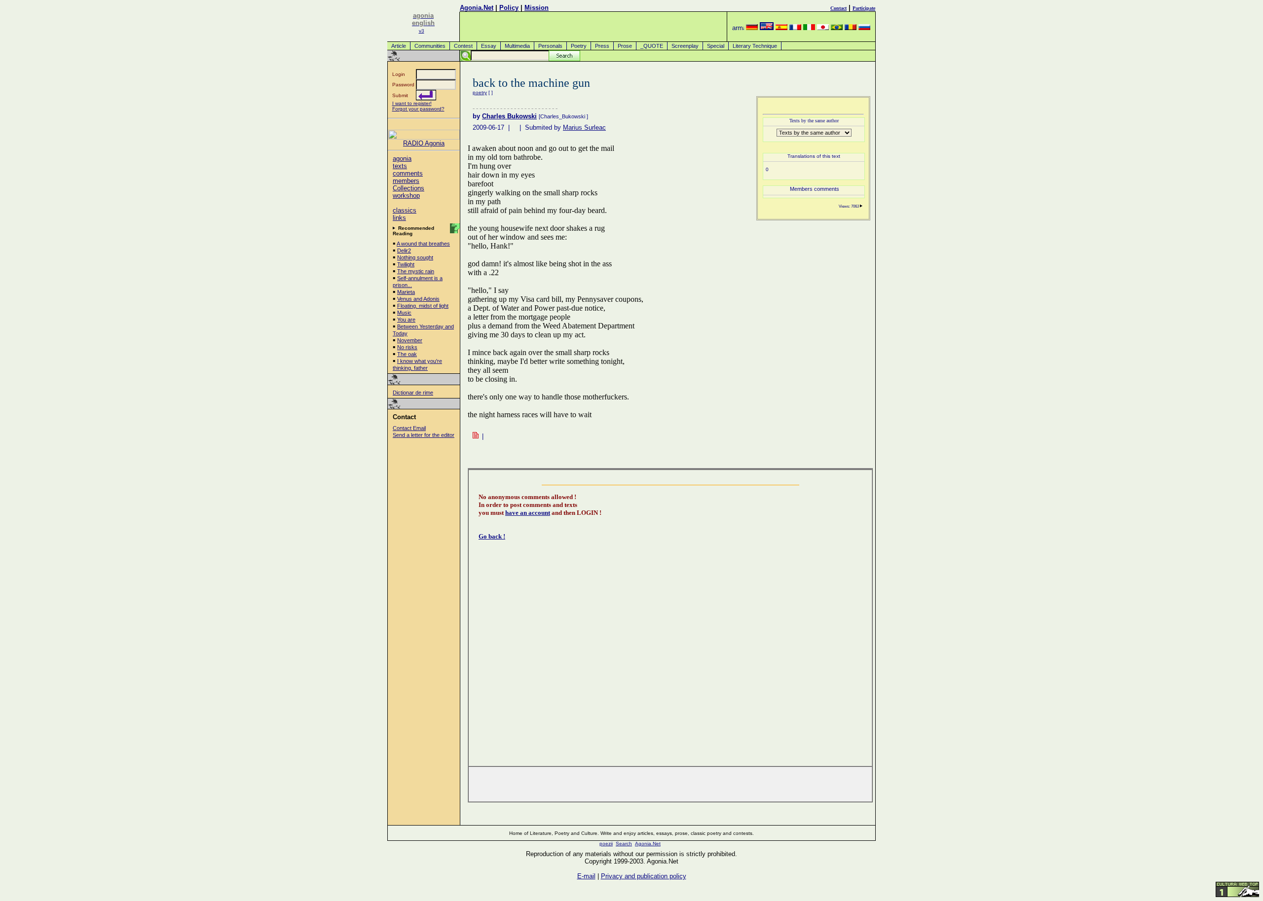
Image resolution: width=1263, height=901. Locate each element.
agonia (402, 158)
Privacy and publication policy (643, 876)
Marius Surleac (584, 127)
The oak (407, 354)
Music (404, 313)
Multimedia (517, 46)
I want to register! (412, 103)
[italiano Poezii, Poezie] (809, 28)
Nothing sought (415, 257)
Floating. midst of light (422, 306)
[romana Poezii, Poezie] (850, 28)
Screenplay (685, 46)
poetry (480, 92)
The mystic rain (415, 271)
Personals (550, 46)
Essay (488, 46)
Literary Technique (755, 46)
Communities (430, 46)
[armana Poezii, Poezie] (738, 28)
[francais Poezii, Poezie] (795, 28)
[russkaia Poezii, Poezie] (864, 28)
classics (404, 210)
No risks (407, 347)
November (409, 340)
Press (602, 46)
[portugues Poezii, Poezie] (837, 28)
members (406, 180)
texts (400, 166)
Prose (625, 46)
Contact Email (409, 428)
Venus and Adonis (418, 299)
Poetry (579, 46)
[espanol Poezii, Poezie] (781, 28)
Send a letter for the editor (423, 435)
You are (406, 320)
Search (624, 843)
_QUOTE (651, 46)
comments (408, 173)
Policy (509, 7)
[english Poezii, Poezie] (767, 28)
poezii (606, 843)
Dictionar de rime (413, 393)
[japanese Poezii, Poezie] (823, 28)
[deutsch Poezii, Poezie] (752, 28)
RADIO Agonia (424, 143)
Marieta (406, 292)
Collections (408, 188)
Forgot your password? (418, 108)
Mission (536, 7)
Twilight (405, 264)
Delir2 (404, 250)
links (399, 217)
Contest (463, 46)
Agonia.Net (476, 7)
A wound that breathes (423, 244)
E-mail (586, 876)
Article (398, 46)
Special (715, 46)
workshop (406, 195)
